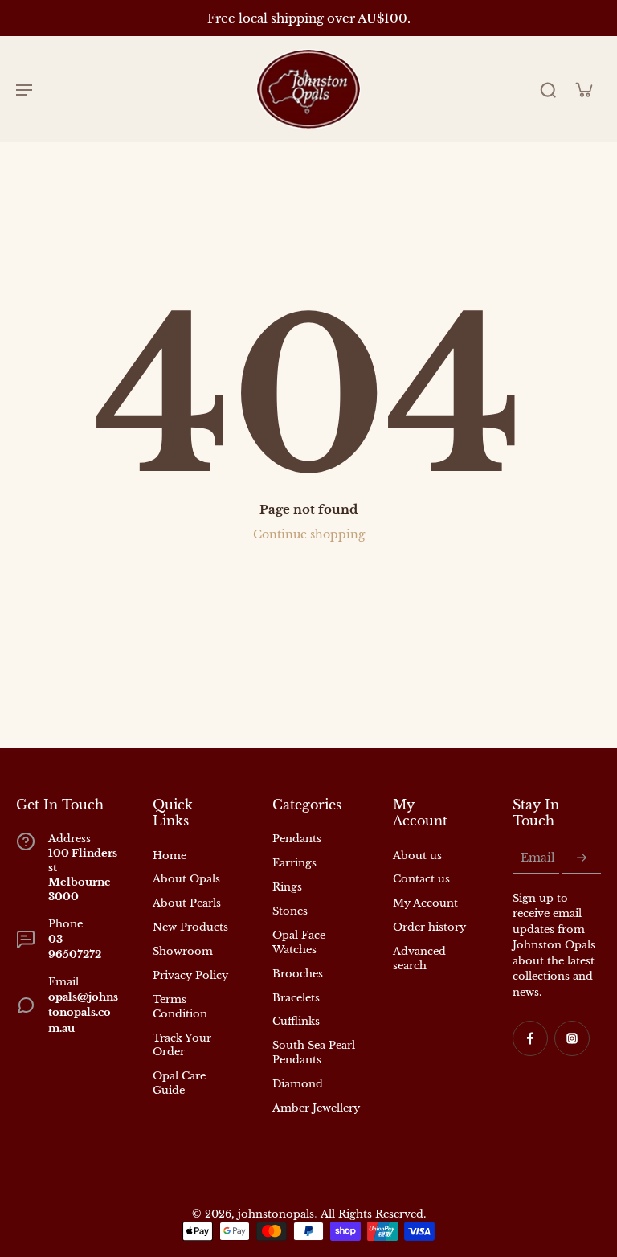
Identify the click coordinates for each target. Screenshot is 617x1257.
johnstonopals (276, 1214)
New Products (190, 927)
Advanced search (419, 958)
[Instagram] (572, 1038)
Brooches (297, 974)
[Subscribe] (581, 858)
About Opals (186, 879)
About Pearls (187, 903)
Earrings (294, 863)
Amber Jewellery (316, 1108)
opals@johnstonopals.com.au (83, 1012)
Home (169, 855)
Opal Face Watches (298, 942)
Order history (429, 927)
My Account (425, 903)
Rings (287, 887)
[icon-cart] (583, 89)
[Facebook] (530, 1038)
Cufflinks (296, 1021)
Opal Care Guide (179, 1083)
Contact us (421, 879)
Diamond (297, 1084)
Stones (290, 911)
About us (417, 855)
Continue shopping (309, 534)
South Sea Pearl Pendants (313, 1052)
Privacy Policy (190, 975)
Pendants (296, 839)
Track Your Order (182, 1045)
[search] (548, 89)
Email (538, 857)
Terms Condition (180, 1007)
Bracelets (296, 998)
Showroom (183, 951)
